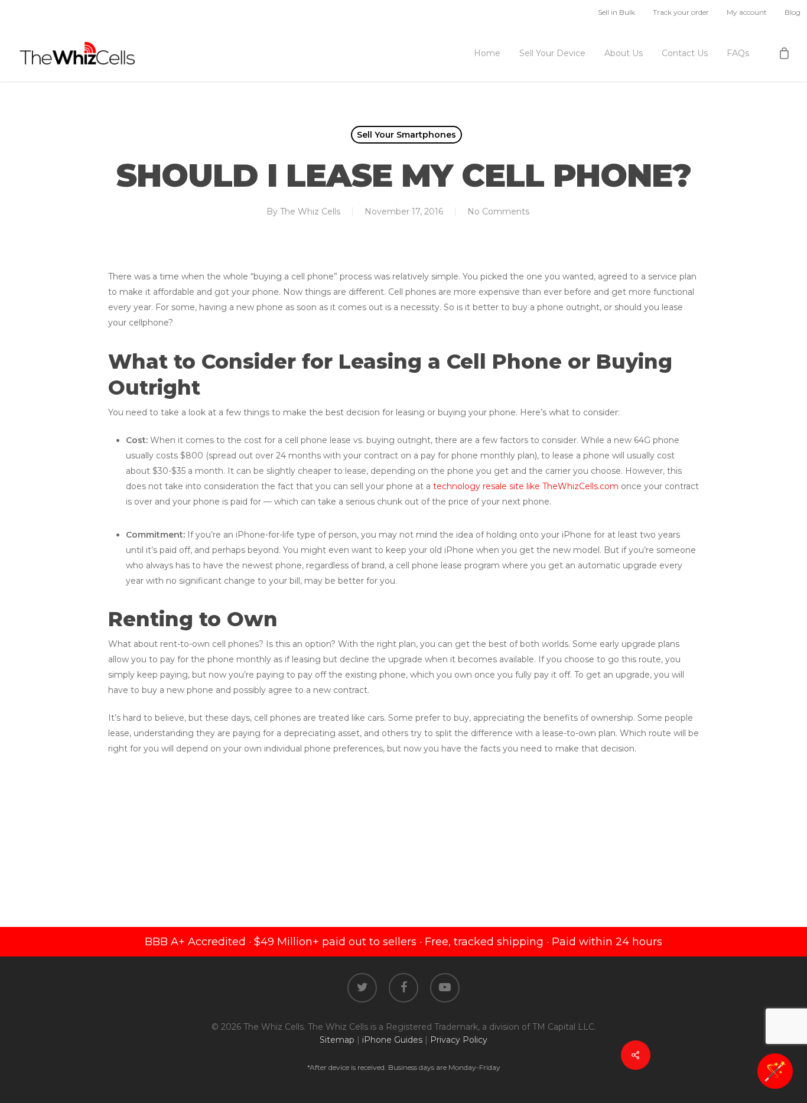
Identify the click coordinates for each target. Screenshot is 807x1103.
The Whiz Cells (310, 211)
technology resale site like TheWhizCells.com (526, 486)
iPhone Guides (392, 1039)
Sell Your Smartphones (406, 134)
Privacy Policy (458, 1039)
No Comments (498, 211)
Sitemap (337, 1039)
